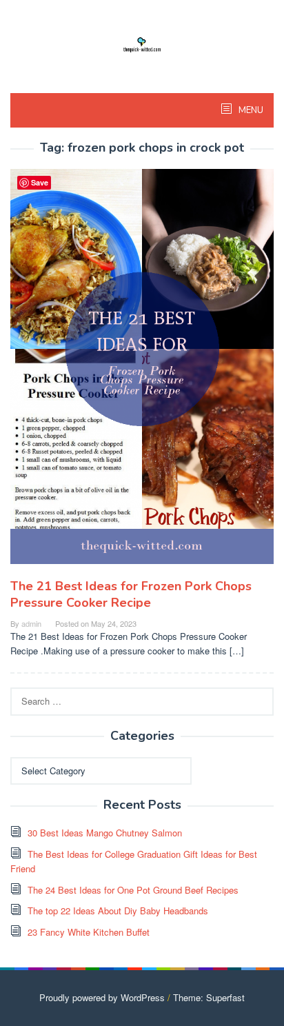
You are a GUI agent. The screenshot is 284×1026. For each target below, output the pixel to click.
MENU (249, 110)
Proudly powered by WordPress (102, 997)
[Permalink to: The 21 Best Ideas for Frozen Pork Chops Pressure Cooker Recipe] (142, 372)
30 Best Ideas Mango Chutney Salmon (105, 832)
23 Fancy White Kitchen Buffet (89, 931)
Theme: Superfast (209, 997)
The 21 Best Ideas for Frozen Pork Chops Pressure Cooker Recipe (131, 594)
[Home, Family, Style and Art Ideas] (142, 43)
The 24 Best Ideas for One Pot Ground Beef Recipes (133, 889)
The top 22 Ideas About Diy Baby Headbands (118, 910)
